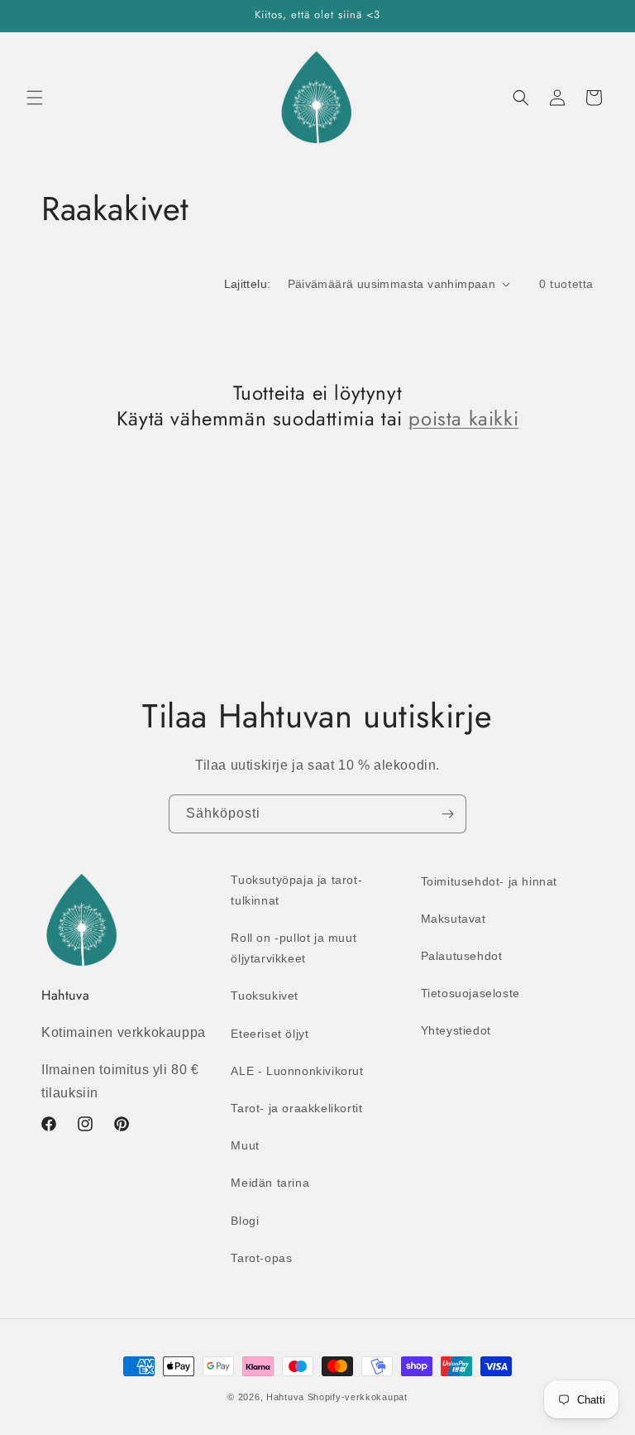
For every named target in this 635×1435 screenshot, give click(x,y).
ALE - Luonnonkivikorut (297, 1070)
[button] (35, 97)
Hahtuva (285, 1397)
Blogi (245, 1220)
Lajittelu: (247, 283)
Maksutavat (453, 918)
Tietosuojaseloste (470, 993)
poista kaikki (463, 418)
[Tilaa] (447, 813)
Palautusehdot (462, 955)
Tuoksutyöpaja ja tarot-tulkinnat (296, 890)
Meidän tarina (270, 1182)
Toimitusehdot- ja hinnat (489, 881)
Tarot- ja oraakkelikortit (296, 1108)
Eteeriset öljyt (269, 1033)
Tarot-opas (261, 1258)
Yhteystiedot (456, 1030)
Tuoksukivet (264, 995)
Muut (245, 1145)
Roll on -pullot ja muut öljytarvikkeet (293, 948)
